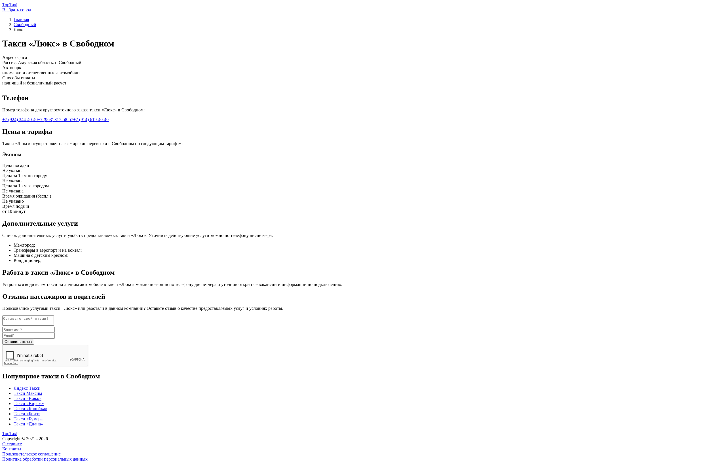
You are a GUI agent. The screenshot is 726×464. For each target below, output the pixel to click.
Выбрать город (16, 9)
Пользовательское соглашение (31, 454)
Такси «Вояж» (27, 398)
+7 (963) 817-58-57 (55, 119)
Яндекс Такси (27, 388)
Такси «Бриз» (27, 413)
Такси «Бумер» (28, 418)
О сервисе (12, 443)
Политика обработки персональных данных (45, 459)
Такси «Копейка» (30, 408)
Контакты (11, 448)
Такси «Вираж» (29, 403)
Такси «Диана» (28, 423)
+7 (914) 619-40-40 (91, 119)
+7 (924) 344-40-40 (20, 119)
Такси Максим (28, 393)
